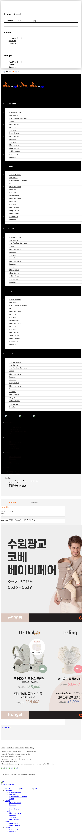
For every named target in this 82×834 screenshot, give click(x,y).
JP (18, 71)
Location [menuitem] (12, 831)
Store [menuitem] (7, 821)
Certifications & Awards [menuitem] (18, 797)
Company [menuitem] (8, 791)
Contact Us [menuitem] (13, 829)
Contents (12, 43)
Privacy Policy (29, 748)
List (2, 727)
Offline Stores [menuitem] (14, 825)
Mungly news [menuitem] (14, 819)
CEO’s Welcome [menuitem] (15, 793)
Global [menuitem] (11, 799)
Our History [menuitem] (13, 795)
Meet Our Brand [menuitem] (15, 803)
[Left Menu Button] (7, 784)
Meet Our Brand (15, 38)
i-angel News (12, 502)
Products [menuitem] (12, 805)
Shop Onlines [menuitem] (14, 823)
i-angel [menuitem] (7, 801)
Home (10, 481)
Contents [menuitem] (12, 807)
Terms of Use (19, 748)
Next (9, 727)
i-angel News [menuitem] (14, 809)
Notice (3, 748)
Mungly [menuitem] (7, 811)
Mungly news (34, 502)
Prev (5, 727)
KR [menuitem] (8, 789)
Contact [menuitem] (8, 827)
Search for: (8, 21)
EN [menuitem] (22, 789)
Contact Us (10, 748)
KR (7, 71)
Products (12, 41)
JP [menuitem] (36, 789)
